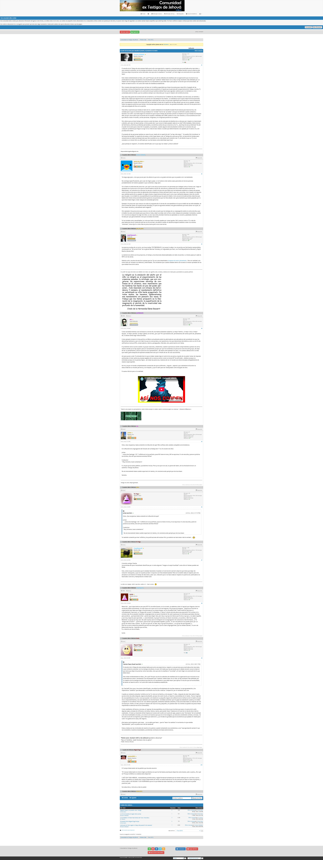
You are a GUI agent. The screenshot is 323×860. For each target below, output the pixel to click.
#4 (201, 328)
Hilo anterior (125, 797)
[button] (200, 13)
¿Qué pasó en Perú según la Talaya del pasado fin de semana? (136, 825)
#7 (201, 560)
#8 (201, 603)
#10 (201, 764)
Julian (201, 484)
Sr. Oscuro (122, 819)
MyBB (126, 857)
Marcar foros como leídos (156, 852)
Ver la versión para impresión (128, 830)
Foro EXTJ (150, 39)
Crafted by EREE (131, 857)
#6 (201, 507)
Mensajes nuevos (157, 13)
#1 (201, 65)
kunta (201, 635)
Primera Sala (143, 39)
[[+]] (121, 155)
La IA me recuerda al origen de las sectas (130, 814)
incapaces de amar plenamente (177, 260)
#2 (201, 173)
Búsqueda (180, 13)
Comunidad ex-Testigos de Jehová (129, 39)
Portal (143, 13)
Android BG (139, 857)
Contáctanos (181, 849)
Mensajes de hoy (169, 13)
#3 (201, 244)
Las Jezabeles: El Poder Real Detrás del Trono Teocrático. (134, 817)
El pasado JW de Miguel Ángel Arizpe (129, 821)
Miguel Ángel (199, 747)
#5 (201, 441)
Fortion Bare (123, 811)
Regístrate (135, 32)
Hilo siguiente (132, 797)
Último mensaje (191, 810)
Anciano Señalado (124, 815)
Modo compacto (199, 50)
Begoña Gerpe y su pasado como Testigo (130, 810)
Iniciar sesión (125, 32)
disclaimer (166, 44)
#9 (201, 658)
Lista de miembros (192, 13)
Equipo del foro (193, 849)
